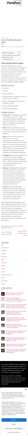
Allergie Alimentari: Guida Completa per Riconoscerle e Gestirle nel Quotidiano (16, 332)
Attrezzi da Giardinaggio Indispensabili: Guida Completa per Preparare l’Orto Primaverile (16, 299)
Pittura (6, 37)
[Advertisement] (14, 20)
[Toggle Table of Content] (18, 53)
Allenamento (5, 247)
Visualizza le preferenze (14, 428)
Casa (2, 37)
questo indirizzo (5, 404)
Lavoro (3, 269)
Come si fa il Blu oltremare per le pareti (22, 233)
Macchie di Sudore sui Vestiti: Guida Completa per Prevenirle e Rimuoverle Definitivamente (16, 313)
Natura (3, 271)
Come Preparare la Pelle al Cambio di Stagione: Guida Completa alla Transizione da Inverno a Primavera (16, 306)
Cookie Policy (10, 432)
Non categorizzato (6, 275)
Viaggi (3, 284)
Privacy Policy (17, 432)
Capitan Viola (21, 46)
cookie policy (4, 396)
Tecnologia (4, 281)
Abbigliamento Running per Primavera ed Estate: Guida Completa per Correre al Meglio (16, 326)
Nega (14, 424)
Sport (2, 278)
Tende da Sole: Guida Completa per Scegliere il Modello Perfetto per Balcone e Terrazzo (16, 339)
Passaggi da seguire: (8, 59)
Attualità (3, 250)
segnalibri (10, 227)
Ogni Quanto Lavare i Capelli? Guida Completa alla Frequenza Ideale (16, 345)
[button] (25, 389)
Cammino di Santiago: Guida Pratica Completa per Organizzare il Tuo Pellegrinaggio (16, 351)
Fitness (3, 265)
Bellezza (3, 253)
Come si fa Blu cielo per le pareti (11, 55)
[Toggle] (26, 254)
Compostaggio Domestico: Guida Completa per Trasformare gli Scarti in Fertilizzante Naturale (16, 319)
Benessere (4, 256)
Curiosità (3, 263)
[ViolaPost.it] (14, 2)
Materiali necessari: (8, 57)
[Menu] (2, 3)
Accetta (14, 420)
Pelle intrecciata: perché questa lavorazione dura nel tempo (15, 293)
